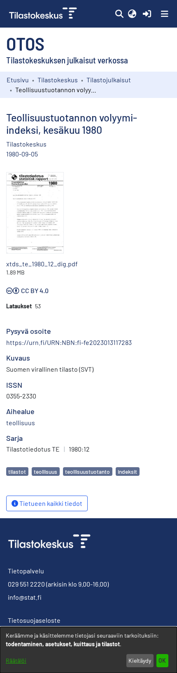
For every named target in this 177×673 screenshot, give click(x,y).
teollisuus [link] (20, 422)
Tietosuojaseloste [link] (34, 620)
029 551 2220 (26, 584)
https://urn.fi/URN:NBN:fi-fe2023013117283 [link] (69, 342)
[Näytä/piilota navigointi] (164, 14)
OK (162, 660)
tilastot (17, 471)
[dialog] (88, 650)
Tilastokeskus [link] (57, 80)
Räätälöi (16, 660)
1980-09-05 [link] (22, 154)
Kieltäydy (139, 660)
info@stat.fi (25, 597)
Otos (25, 43)
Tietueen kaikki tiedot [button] (50, 503)
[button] (119, 14)
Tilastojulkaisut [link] (108, 80)
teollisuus (45, 471)
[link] (44, 14)
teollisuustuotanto (87, 471)
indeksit (127, 471)
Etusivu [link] (18, 80)
